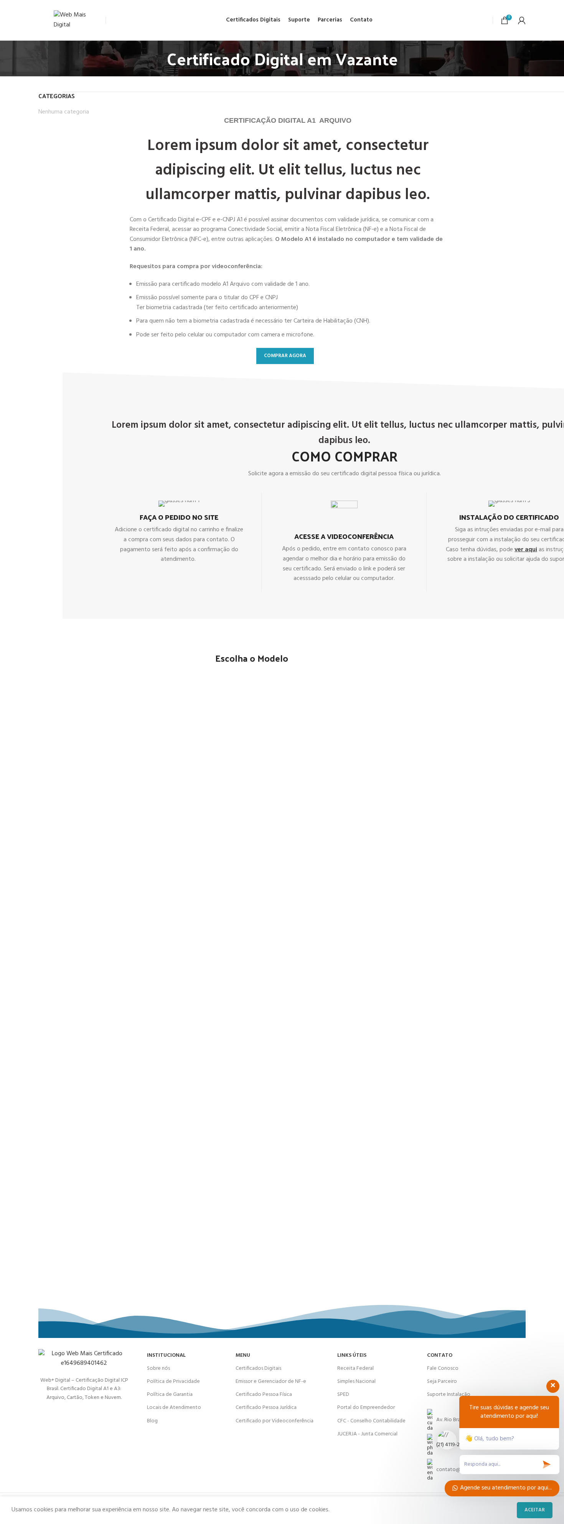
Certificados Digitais (258, 1368)
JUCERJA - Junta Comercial (367, 1434)
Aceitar (534, 1510)
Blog (152, 1421)
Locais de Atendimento (174, 1407)
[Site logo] (78, 20)
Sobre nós (158, 1368)
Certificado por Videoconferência (274, 1421)
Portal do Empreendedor (366, 1407)
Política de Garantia (170, 1394)
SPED (343, 1394)
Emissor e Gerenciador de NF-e (271, 1381)
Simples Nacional (356, 1381)
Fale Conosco (442, 1368)
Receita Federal (355, 1368)
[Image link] (84, 1359)
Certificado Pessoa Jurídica (266, 1407)
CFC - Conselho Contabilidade (371, 1421)
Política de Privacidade (173, 1381)
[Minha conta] (521, 20)
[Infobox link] (179, 533)
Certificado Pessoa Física (264, 1394)
